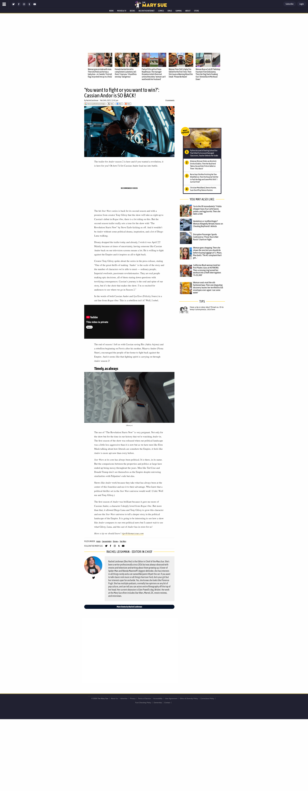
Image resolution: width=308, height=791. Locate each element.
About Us (114, 698)
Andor (98, 541)
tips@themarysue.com (133, 533)
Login (301, 4)
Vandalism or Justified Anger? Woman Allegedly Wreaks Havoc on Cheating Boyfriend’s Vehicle (208, 223)
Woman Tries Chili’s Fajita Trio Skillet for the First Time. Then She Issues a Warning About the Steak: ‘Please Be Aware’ (181, 73)
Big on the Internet (146, 11)
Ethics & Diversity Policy (189, 698)
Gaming (179, 11)
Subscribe (289, 4)
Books (132, 11)
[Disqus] (130, 650)
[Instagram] (24, 6)
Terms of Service (144, 698)
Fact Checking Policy (143, 703)
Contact (167, 703)
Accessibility (157, 698)
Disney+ (116, 541)
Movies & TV (121, 11)
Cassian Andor (107, 541)
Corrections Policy (207, 698)
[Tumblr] (29, 6)
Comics (161, 11)
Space (169, 11)
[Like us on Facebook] (19, 6)
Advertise (123, 698)
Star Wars (123, 541)
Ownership (158, 703)
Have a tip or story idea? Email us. (204, 307)
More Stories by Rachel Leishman (129, 606)
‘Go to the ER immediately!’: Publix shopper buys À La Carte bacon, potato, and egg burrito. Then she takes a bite (207, 210)
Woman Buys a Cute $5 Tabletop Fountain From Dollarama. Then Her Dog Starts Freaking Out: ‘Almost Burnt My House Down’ (208, 74)
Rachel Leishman (92, 100)
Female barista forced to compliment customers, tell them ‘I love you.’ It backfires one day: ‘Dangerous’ (126, 73)
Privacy (132, 698)
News (111, 11)
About (187, 11)
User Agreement (171, 698)
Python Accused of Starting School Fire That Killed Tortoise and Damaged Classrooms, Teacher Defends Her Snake (204, 153)
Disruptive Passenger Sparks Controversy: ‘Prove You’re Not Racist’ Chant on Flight (205, 237)
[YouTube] (34, 6)
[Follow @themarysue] (13, 6)
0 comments (170, 100)
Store (196, 11)
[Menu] (4, 4)
